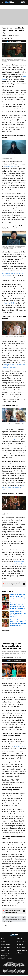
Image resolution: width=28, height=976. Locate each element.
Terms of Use (20, 947)
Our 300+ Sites (21, 941)
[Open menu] (2, 2)
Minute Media (10, 962)
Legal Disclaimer (21, 950)
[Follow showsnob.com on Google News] (24, 584)
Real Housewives (19, 746)
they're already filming (8, 303)
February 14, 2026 (7, 784)
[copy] (11, 38)
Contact (3, 941)
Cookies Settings (6, 958)
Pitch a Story (20, 944)
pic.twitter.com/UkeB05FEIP (10, 780)
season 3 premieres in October (13, 487)
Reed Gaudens (7, 35)
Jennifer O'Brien (8, 657)
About (3, 938)
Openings (19, 938)
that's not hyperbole (10, 166)
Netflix (7, 630)
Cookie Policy (5, 950)
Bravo (7, 925)
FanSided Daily (5, 944)
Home (3, 630)
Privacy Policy (5, 947)
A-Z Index (19, 953)
